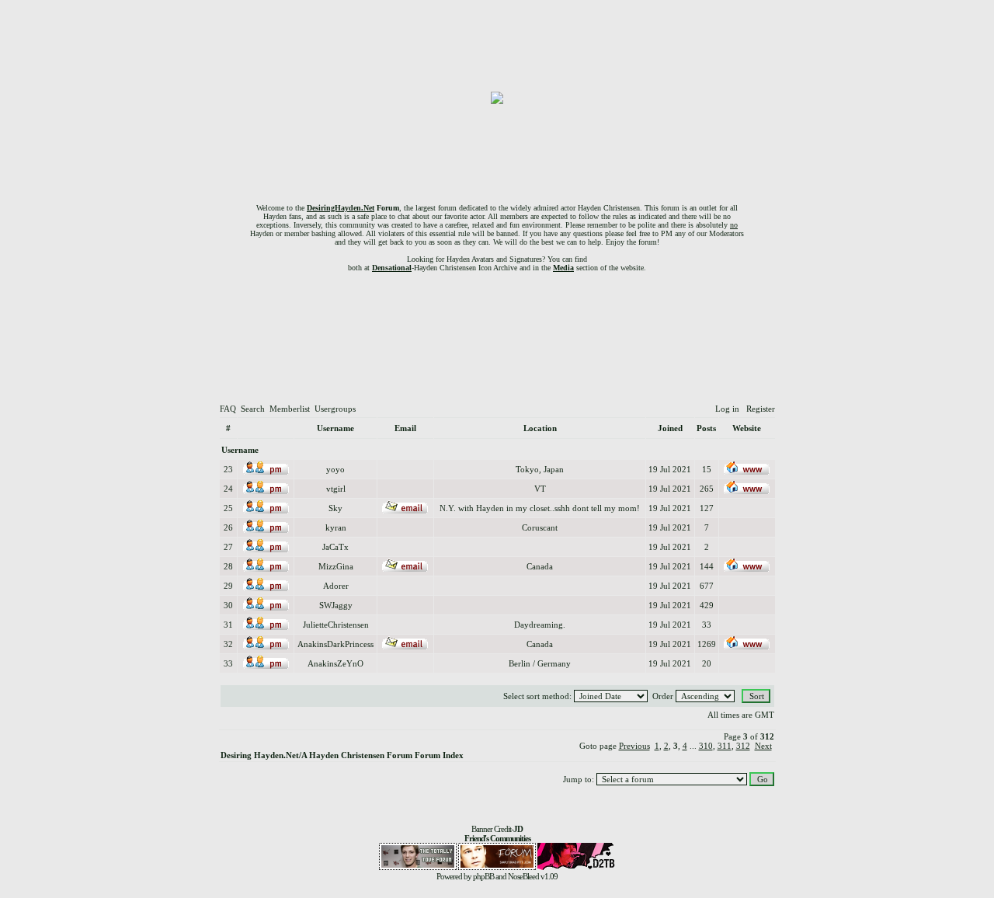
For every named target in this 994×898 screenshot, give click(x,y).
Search (253, 408)
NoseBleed (523, 876)
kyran (335, 527)
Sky (335, 508)
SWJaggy (336, 605)
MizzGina (335, 566)
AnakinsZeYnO (335, 663)
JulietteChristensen (336, 624)
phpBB (483, 876)
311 (725, 745)
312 (743, 745)
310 (706, 745)
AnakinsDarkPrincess (335, 644)
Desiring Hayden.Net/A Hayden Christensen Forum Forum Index (342, 755)
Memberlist (289, 408)
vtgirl (336, 488)
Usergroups (335, 408)
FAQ (228, 408)
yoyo (335, 469)
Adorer (336, 585)
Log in (727, 408)
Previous (634, 745)
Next (763, 745)
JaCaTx (335, 547)
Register (760, 408)
